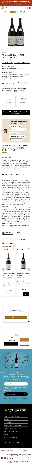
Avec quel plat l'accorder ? (15, 126)
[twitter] (9, 443)
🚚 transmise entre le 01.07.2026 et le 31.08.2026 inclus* (16, 3)
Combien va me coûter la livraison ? (17, 136)
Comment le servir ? (14, 133)
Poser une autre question (17, 140)
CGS (20, 451)
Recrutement (8, 419)
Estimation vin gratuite (11, 416)
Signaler (23, 239)
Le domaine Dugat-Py (13, 174)
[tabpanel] (16, 91)
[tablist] (16, 83)
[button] (15, 31)
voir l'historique (24, 339)
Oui (6, 390)
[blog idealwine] (26, 443)
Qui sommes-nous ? (10, 422)
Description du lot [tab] (8, 83)
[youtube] (18, 443)
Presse (6, 435)
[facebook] (5, 443)
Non (11, 390)
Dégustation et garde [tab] (23, 83)
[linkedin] (22, 443)
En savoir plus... (5, 93)
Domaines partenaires (11, 431)
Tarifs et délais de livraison (12, 428)
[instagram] (13, 443)
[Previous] (3, 269)
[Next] (28, 269)
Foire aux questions (10, 438)
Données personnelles (25, 450)
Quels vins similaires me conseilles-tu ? (18, 129)
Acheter (6, 12)
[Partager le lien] (29, 52)
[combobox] (20, 294)
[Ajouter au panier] (26, 294)
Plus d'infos (4, 79)
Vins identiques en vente (11, 344)
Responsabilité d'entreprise (12, 425)
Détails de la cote (16, 317)
